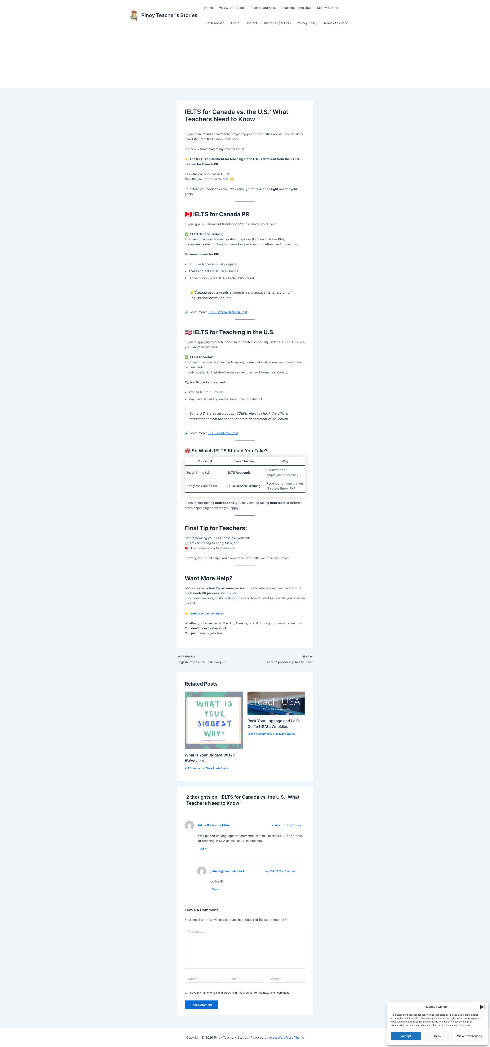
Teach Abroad (214, 23)
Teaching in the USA (296, 8)
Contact (251, 23)
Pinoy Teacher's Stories (169, 15)
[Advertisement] (245, 59)
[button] (482, 1007)
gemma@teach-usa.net (227, 871)
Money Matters (328, 8)
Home (208, 8)
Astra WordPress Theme (286, 1037)
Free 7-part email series (206, 613)
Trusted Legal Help (277, 23)
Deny (437, 1036)
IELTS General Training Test (227, 312)
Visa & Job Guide (231, 8)
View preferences (469, 1036)
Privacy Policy (307, 23)
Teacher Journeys (263, 8)
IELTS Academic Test (223, 433)
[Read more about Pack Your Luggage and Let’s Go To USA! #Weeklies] (276, 703)
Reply (203, 848)
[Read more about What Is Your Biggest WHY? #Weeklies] (214, 720)
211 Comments (194, 768)
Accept (406, 1036)
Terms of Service (335, 23)
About (235, 23)
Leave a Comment (259, 733)
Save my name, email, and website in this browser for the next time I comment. (240, 992)
